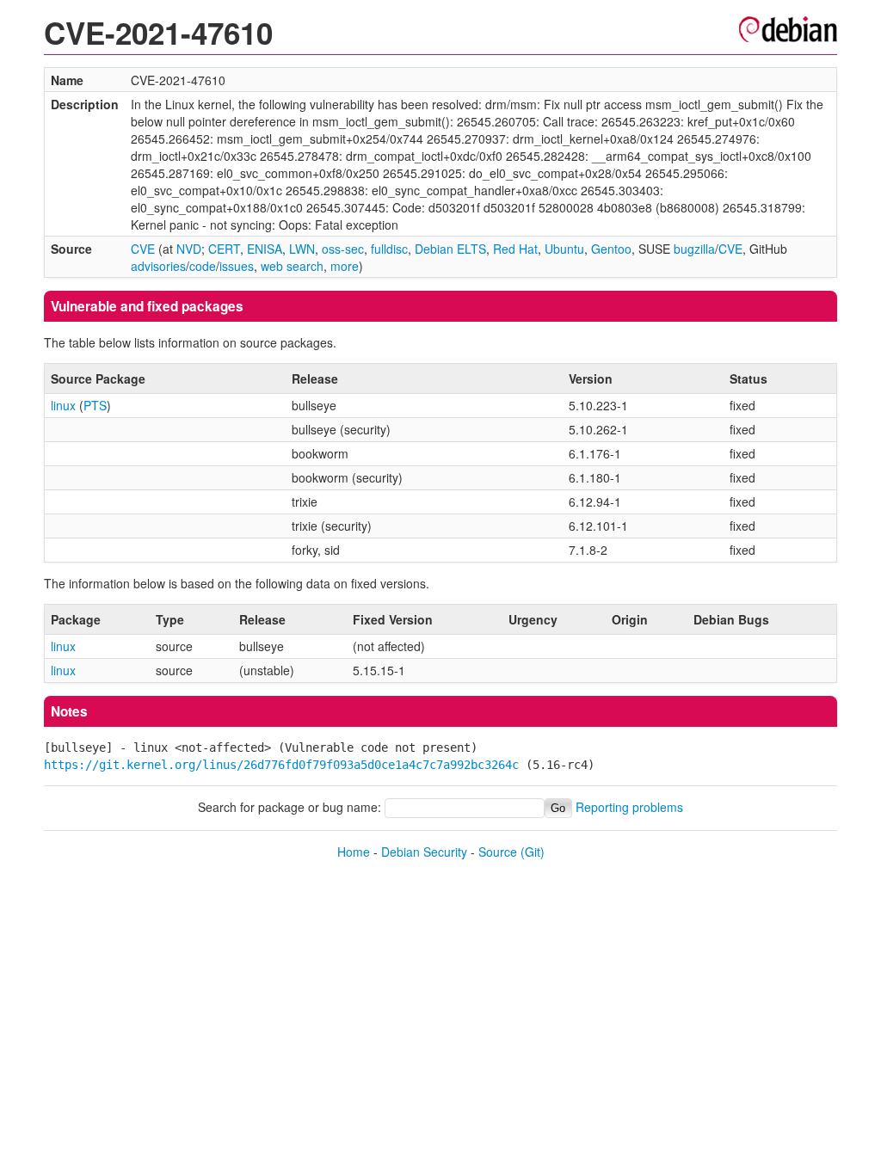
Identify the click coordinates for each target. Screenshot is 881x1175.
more (344, 265)
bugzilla (694, 248)
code (202, 265)
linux (63, 405)
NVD (188, 248)
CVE (143, 248)
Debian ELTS (450, 248)
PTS (95, 405)
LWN (302, 248)
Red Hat (515, 248)
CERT (224, 248)
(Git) (533, 851)
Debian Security (424, 851)
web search (292, 265)
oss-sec (343, 248)
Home (353, 851)
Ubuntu (564, 248)
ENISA (264, 248)
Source (497, 851)
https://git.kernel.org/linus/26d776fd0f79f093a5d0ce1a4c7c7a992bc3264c (281, 765)
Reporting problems (629, 806)
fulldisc (389, 248)
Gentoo (611, 248)
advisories (158, 265)
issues (236, 265)
